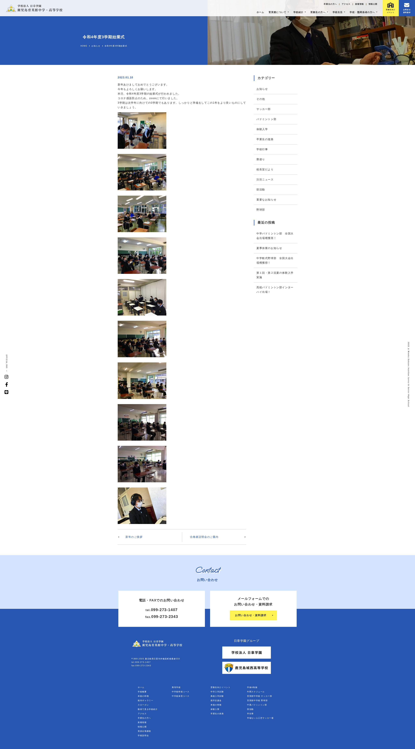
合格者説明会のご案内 (204, 537)
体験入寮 (215, 709)
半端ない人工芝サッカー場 (260, 718)
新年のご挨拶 (134, 537)
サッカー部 (263, 109)
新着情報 (359, 4)
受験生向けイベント (220, 687)
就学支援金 (216, 700)
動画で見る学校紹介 (148, 709)
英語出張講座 (144, 731)
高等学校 (176, 687)
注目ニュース (265, 179)
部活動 (260, 189)
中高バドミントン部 (257, 705)
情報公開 (373, 4)
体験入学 (262, 129)
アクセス (346, 4)
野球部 (260, 209)
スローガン (143, 705)
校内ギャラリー (145, 700)
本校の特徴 (143, 696)
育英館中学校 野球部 (257, 700)
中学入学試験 (217, 692)
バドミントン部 (266, 119)
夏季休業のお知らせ (269, 248)
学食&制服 (252, 687)
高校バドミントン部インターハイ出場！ (275, 289)
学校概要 (142, 692)
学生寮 (250, 713)
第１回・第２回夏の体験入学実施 (275, 275)
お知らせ (262, 89)
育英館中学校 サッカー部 (259, 696)
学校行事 (262, 149)
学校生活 (338, 12)
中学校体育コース (181, 696)
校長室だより (265, 169)
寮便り (260, 159)
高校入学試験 (217, 696)
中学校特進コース (181, 692)
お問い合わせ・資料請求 (251, 615)
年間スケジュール (256, 692)
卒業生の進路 (265, 139)
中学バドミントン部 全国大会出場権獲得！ (275, 235)
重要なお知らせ (266, 199)
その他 (260, 99)
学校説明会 (143, 735)
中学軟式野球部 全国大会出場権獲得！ (275, 260)
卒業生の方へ (330, 4)
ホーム (260, 12)
